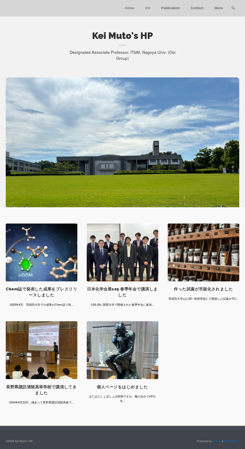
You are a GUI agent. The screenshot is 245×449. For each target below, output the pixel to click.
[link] (233, 8)
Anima (216, 441)
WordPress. (231, 441)
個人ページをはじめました (122, 387)
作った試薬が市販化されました (203, 289)
